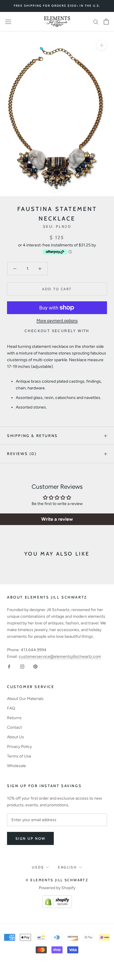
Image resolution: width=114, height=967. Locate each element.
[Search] (96, 21)
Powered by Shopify (57, 887)
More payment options (57, 320)
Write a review (57, 519)
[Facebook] (9, 666)
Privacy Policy (19, 746)
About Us (15, 737)
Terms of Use (19, 756)
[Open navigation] (8, 21)
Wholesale (16, 765)
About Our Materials (25, 698)
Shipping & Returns (32, 435)
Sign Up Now (30, 838)
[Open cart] (106, 21)
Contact (14, 727)
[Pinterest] (35, 666)
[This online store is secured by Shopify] (57, 898)
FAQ (11, 708)
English (67, 867)
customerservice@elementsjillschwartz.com (60, 656)
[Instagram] (22, 666)
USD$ (38, 867)
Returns (14, 717)
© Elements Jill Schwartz (57, 880)
